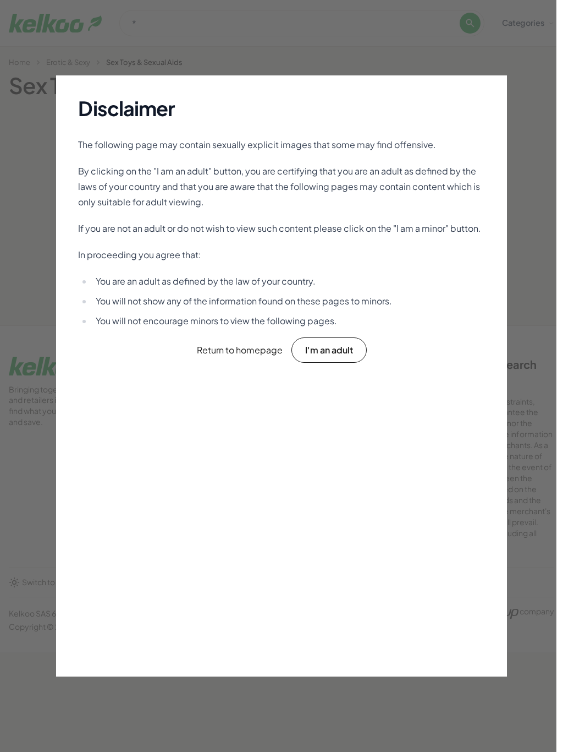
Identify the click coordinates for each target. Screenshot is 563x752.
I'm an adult (329, 350)
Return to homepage (240, 350)
